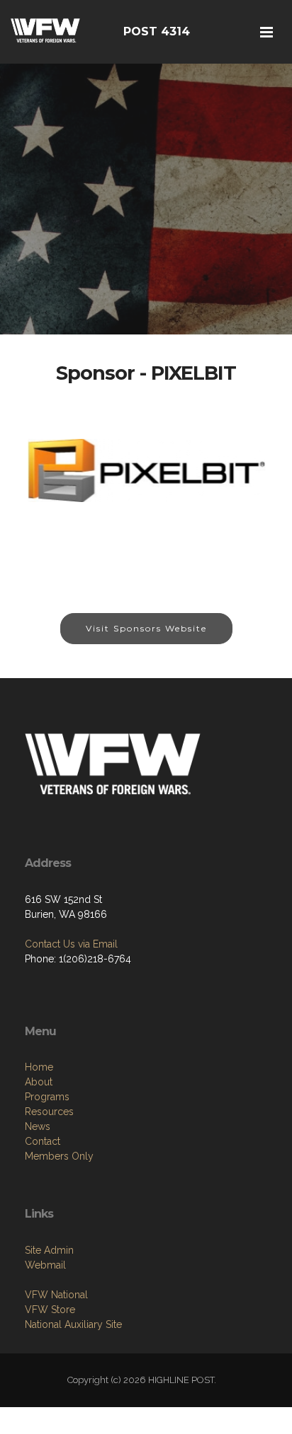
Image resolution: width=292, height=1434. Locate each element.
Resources (49, 1111)
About (38, 1082)
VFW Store (50, 1309)
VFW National (56, 1294)
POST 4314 (156, 31)
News (37, 1126)
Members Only (59, 1156)
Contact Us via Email (71, 944)
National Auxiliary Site (73, 1324)
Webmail (45, 1265)
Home (39, 1067)
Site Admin (49, 1250)
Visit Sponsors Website (146, 628)
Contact (42, 1141)
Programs (47, 1096)
